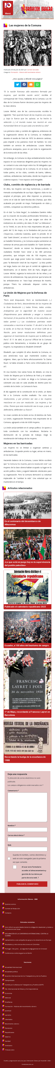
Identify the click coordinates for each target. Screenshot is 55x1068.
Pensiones (8, 1028)
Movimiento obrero (12, 1024)
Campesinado (9, 980)
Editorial (8, 998)
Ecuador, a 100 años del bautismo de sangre (27, 645)
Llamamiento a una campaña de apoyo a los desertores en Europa (28, 940)
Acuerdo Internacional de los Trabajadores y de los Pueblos (26, 976)
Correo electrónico (16, 835)
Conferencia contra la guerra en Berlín (18, 953)
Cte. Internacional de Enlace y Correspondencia (21, 989)
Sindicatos (8, 1045)
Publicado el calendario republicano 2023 (25, 606)
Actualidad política (11, 972)
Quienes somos (10, 904)
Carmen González (33, 70)
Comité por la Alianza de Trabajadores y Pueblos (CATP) (24, 985)
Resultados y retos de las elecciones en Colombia (22, 944)
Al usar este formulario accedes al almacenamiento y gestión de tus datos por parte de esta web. (34, 872)
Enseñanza (8, 1002)
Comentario (13, 791)
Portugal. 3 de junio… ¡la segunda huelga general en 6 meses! (26, 949)
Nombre (12, 825)
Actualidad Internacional (13, 967)
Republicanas (9, 1032)
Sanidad (7, 1041)
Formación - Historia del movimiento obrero (25, 72)
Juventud (8, 1011)
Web (9, 845)
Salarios (7, 1037)
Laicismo (8, 1015)
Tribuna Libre (9, 1050)
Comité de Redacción (12, 909)
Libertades (8, 1019)
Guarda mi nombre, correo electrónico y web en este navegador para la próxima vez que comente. (29, 858)
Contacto (8, 913)
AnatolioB (43, 1061)
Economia (8, 993)
